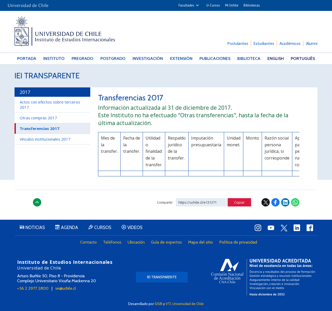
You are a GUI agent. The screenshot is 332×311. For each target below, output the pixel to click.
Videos (134, 227)
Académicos (290, 43)
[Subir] (37, 202)
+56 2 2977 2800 (33, 288)
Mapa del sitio (200, 242)
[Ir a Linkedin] (297, 228)
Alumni (311, 43)
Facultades (186, 5)
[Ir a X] (284, 228)
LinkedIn (285, 202)
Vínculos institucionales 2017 (45, 139)
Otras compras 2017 (38, 117)
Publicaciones (214, 58)
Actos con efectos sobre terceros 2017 (50, 104)
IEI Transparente (47, 75)
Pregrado (82, 58)
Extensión (181, 58)
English (275, 58)
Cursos (102, 227)
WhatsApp (295, 202)
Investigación (148, 58)
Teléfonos (112, 242)
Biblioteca (248, 58)
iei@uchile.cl (66, 288)
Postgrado (113, 58)
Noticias (35, 227)
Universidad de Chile (188, 304)
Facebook (275, 202)
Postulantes (237, 43)
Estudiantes (264, 43)
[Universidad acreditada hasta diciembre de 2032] (263, 277)
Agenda (69, 227)
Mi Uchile (231, 5)
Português (303, 58)
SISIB (158, 304)
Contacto (88, 242)
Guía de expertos (166, 242)
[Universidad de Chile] (28, 4)
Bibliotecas (252, 5)
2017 (25, 92)
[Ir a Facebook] (310, 228)
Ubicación (136, 242)
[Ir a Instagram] (258, 228)
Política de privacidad (238, 242)
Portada (26, 58)
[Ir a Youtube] (271, 228)
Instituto (54, 58)
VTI (168, 304)
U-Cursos (213, 5)
